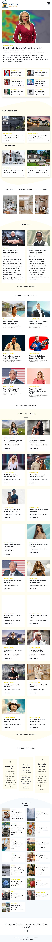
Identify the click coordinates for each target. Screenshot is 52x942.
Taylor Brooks (19, 325)
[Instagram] (27, 930)
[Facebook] (24, 930)
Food (37, 825)
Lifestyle (13, 809)
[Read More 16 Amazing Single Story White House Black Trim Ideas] (38, 123)
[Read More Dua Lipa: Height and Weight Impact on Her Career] (7, 73)
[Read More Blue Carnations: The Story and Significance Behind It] (6, 883)
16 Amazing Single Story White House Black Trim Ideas (38, 137)
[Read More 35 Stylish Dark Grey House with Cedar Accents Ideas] (13, 158)
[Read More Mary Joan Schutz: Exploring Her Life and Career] (30, 92)
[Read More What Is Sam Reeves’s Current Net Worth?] (31, 895)
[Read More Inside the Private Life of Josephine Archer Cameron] (7, 92)
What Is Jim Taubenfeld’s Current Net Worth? (38, 323)
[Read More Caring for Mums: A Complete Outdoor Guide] (6, 857)
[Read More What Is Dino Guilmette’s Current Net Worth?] (38, 238)
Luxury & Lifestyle (29, 295)
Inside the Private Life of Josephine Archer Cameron (17, 92)
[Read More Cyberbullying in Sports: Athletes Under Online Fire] (6, 895)
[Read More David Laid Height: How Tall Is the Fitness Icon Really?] (7, 82)
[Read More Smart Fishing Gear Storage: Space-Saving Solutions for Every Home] (6, 870)
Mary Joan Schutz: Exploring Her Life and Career (40, 92)
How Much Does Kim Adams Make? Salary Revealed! (40, 82)
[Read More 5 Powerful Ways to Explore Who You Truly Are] (31, 814)
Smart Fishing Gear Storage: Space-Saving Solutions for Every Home (17, 871)
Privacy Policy (26, 937)
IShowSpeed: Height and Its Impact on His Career (41, 73)
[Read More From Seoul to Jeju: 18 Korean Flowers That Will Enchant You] (31, 844)
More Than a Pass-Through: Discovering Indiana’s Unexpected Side (17, 845)
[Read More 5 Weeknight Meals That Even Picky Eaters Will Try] (31, 829)
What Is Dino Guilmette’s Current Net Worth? (38, 252)
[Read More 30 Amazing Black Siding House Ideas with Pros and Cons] (13, 123)
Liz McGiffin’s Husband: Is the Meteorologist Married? (22, 48)
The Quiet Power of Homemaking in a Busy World (42, 858)
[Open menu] (48, 4)
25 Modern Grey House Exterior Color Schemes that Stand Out (38, 171)
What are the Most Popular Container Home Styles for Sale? (17, 907)
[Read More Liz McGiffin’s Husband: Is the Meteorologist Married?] (26, 26)
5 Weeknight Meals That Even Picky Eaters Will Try (42, 830)
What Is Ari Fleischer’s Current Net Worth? (11, 390)
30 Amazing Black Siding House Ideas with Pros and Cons (13, 137)
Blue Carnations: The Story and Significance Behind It (17, 884)
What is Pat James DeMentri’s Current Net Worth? (37, 391)
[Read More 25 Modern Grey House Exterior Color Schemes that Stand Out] (38, 158)
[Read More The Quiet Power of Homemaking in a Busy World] (31, 857)
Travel (12, 839)
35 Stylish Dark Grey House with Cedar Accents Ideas (13, 171)
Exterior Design (7, 168)
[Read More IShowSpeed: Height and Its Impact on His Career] (30, 73)
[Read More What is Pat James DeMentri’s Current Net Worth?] (38, 376)
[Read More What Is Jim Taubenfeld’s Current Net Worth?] (38, 309)
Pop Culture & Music (35, 613)
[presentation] (13, 427)
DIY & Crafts (42, 190)
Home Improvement (7, 133)
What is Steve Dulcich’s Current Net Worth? (11, 357)
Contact (35, 937)
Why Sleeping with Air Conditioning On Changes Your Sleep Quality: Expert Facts (17, 815)
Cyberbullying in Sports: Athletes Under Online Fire (17, 896)
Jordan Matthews (20, 50)
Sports (5, 248)
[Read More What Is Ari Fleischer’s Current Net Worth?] (13, 376)
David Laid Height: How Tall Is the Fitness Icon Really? (16, 82)
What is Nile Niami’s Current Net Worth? (10, 323)
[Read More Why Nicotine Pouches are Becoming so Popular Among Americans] (31, 870)
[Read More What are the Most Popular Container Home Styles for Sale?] (6, 907)
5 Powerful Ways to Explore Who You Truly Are (42, 815)
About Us (16, 937)
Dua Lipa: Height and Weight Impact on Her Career (16, 73)
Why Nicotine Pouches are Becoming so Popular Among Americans (42, 871)
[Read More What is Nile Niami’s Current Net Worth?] (13, 309)
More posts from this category (26, 286)
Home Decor (10, 190)
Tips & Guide (14, 823)
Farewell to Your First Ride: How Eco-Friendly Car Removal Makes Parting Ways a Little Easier (17, 830)
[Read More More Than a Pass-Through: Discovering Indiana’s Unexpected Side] (6, 844)
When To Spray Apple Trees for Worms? (42, 884)
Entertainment (34, 542)
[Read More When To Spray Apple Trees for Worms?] (31, 883)
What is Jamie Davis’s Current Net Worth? (11, 252)
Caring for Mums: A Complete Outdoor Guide (16, 858)
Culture (38, 840)
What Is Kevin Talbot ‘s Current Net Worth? (37, 357)
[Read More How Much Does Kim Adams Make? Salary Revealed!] (30, 82)
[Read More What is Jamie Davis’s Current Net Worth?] (13, 238)
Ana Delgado (19, 254)
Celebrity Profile (8, 45)
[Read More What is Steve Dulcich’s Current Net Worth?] (13, 343)
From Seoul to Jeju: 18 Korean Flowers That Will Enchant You (42, 845)
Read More (7, 448)
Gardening (13, 853)
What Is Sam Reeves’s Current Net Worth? (42, 896)
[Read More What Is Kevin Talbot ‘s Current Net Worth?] (38, 343)
